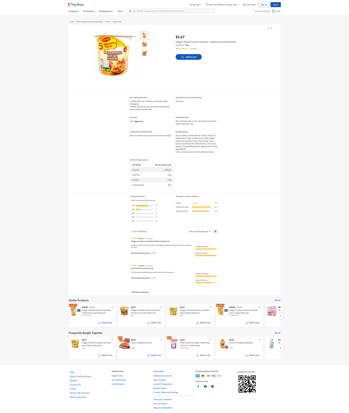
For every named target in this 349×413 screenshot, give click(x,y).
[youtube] (205, 388)
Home (72, 22)
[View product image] (144, 35)
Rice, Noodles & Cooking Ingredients (90, 22)
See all (277, 300)
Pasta (108, 22)
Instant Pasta (117, 22)
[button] (268, 11)
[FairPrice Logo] (76, 4)
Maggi (187, 45)
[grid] (174, 315)
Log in (275, 4)
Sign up (264, 4)
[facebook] (198, 388)
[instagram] (212, 388)
